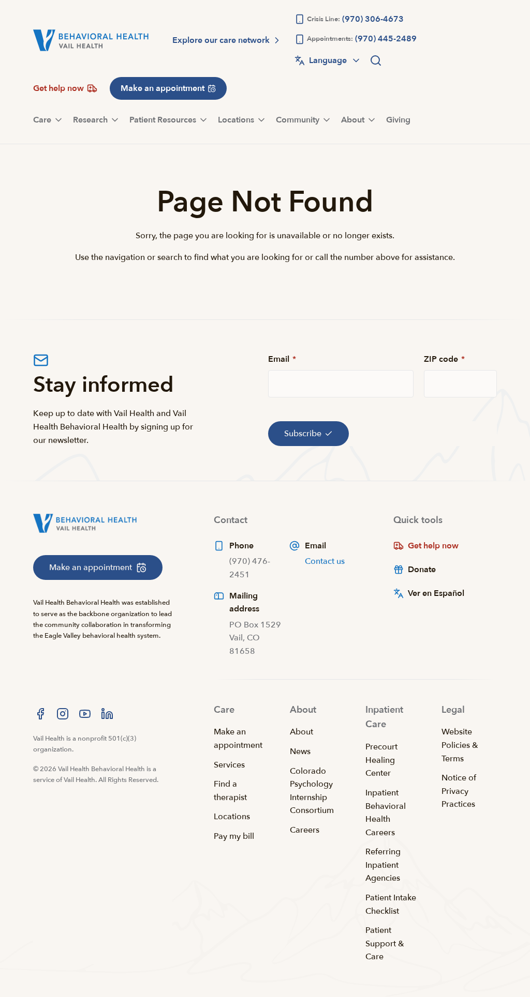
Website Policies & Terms (459, 745)
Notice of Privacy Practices (458, 791)
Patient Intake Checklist (390, 904)
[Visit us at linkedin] (107, 714)
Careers (304, 830)
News (300, 751)
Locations (232, 816)
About (301, 732)
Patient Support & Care (384, 943)
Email (282, 359)
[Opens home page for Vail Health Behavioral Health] (91, 40)
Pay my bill (234, 836)
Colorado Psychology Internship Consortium (312, 791)
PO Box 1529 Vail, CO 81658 (255, 638)
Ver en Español (436, 593)
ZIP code (444, 359)
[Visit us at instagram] (62, 714)
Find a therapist (230, 790)
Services (229, 765)
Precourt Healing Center (381, 760)
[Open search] (375, 60)
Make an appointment (238, 738)
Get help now (433, 545)
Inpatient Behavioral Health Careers (385, 812)
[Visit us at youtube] (85, 714)
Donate (422, 569)
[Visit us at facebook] (40, 714)
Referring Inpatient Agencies (383, 865)
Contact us (325, 561)
